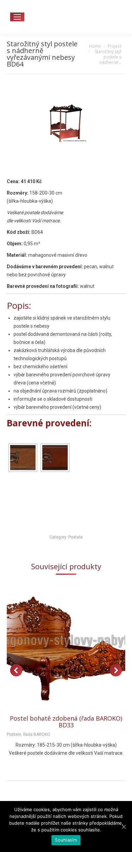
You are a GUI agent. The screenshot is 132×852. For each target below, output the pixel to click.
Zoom (56, 647)
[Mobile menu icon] (17, 16)
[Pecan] (23, 457)
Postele (75, 537)
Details (75, 647)
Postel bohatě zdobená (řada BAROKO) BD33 (66, 721)
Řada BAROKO (36, 734)
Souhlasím (66, 840)
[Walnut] (55, 457)
